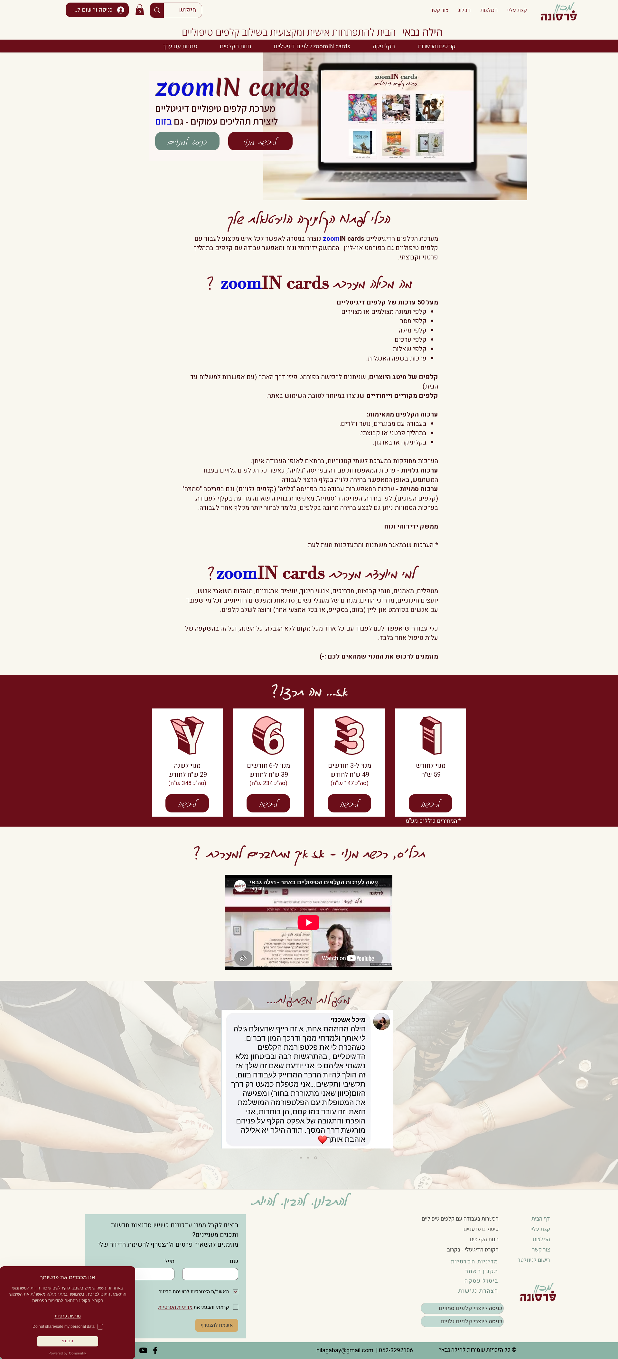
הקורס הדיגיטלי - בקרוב (473, 1249)
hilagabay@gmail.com (344, 1350)
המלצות (541, 1239)
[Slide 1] (308, 1157)
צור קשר (541, 1249)
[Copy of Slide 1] (316, 1158)
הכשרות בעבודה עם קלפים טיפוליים (460, 1218)
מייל (169, 1261)
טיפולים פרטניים (481, 1228)
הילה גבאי (422, 32)
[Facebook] (155, 1350)
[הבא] (200, 1087)
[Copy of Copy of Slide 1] (301, 1158)
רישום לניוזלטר (534, 1259)
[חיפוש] (157, 10)
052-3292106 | (393, 1350)
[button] (139, 9)
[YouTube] (143, 1350)
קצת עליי (540, 1228)
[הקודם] (416, 1087)
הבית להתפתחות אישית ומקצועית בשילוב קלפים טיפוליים (289, 32)
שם (233, 1261)
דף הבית (540, 1218)
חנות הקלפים (484, 1239)
